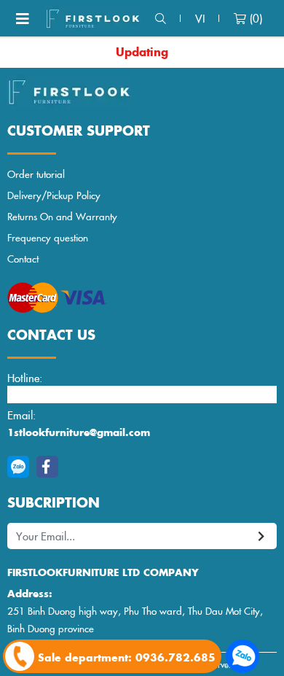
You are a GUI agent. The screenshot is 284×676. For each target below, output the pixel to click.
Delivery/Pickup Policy (53, 195)
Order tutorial (36, 174)
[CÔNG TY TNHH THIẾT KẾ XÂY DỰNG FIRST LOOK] (93, 18)
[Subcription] (262, 536)
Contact (23, 258)
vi (200, 18)
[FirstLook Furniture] (142, 92)
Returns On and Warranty (62, 216)
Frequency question (47, 237)
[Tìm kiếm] (160, 18)
